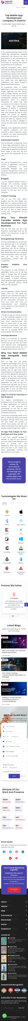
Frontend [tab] (11, 503)
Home (17, 7)
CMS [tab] (24, 503)
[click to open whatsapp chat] (4, 1015)
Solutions (23, 7)
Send (14, 776)
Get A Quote (14, 889)
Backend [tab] (18, 503)
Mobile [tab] (5, 503)
